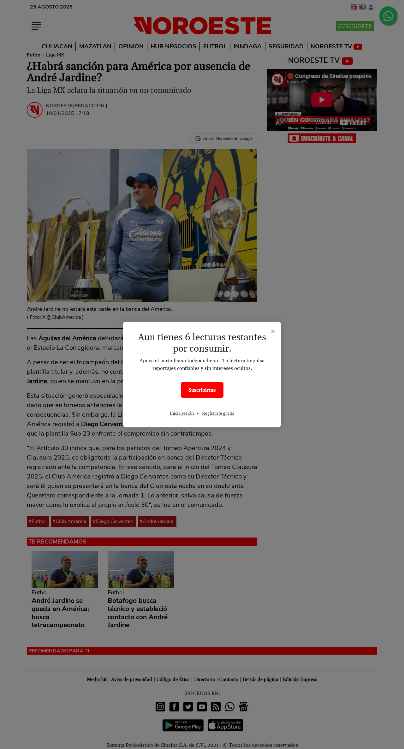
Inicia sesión (182, 413)
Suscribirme (202, 390)
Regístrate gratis (218, 413)
